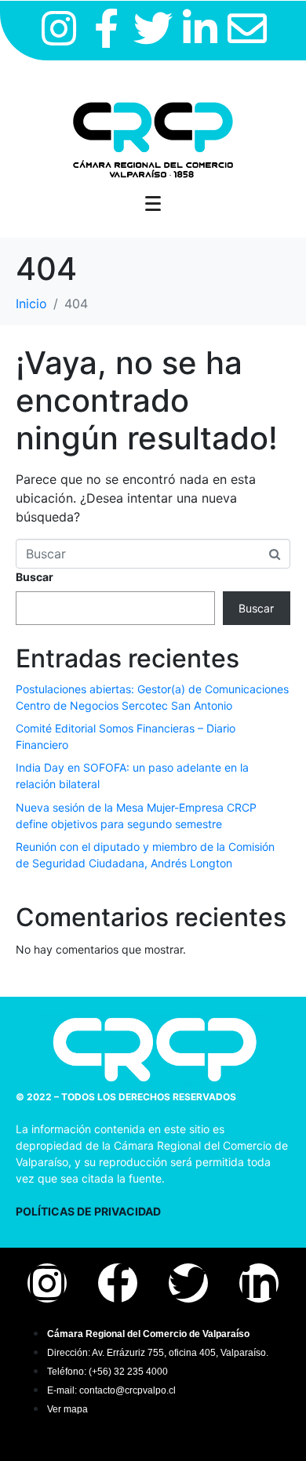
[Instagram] (58, 28)
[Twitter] (153, 28)
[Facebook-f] (106, 28)
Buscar (34, 576)
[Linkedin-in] (200, 28)
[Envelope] (247, 28)
